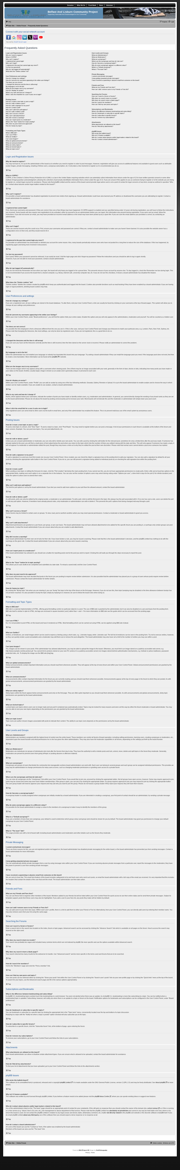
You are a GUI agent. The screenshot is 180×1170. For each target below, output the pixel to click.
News (101, 5)
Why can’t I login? (11, 63)
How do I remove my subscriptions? (103, 117)
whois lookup (152, 1108)
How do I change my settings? (15, 78)
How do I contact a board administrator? (104, 139)
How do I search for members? (102, 102)
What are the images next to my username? (20, 88)
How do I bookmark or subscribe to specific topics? (108, 113)
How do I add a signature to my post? (18, 105)
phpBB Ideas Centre (102, 1096)
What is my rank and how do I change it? (19, 92)
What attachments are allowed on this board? (106, 124)
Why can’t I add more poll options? (17, 109)
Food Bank (92, 5)
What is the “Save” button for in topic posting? (20, 122)
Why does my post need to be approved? (19, 123)
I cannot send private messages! (102, 76)
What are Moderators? (99, 57)
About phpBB (160, 1082)
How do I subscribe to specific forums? (104, 115)
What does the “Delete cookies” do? (17, 71)
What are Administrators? (100, 55)
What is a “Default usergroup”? (101, 67)
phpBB (54, 357)
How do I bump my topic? (14, 126)
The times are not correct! (14, 82)
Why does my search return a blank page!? (105, 100)
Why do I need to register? (14, 55)
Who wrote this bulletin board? (101, 133)
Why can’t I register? (12, 59)
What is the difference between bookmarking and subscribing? (111, 111)
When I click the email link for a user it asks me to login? (23, 94)
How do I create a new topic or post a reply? (20, 101)
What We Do (81, 5)
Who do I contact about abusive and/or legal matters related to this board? (115, 137)
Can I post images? (12, 139)
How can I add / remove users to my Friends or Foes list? (110, 89)
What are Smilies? (11, 137)
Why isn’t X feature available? (101, 135)
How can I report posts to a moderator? (18, 120)
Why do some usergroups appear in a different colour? (109, 65)
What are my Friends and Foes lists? (103, 87)
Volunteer (109, 5)
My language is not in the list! (15, 86)
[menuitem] (8, 21)
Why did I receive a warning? (15, 117)
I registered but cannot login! (15, 61)
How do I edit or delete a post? (15, 103)
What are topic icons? (13, 149)
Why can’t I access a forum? (15, 113)
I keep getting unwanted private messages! (105, 78)
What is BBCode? (11, 133)
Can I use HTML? (11, 135)
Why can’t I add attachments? (15, 115)
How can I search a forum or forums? (104, 96)
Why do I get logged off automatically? (18, 69)
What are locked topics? (13, 147)
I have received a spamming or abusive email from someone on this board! (115, 80)
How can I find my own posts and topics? (105, 104)
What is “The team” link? (99, 69)
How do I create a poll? (13, 107)
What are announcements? (14, 143)
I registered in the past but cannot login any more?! (22, 65)
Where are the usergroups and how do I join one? (107, 61)
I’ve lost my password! (13, 67)
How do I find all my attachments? (102, 126)
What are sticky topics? (13, 145)
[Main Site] (26, 13)
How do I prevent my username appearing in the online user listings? (27, 80)
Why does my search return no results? (104, 98)
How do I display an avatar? (15, 90)
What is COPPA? (11, 57)
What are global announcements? (16, 141)
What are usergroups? (99, 59)
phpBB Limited (65, 1082)
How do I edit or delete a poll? (15, 111)
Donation (70, 5)
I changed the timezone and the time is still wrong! (21, 84)
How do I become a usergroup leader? (104, 63)
